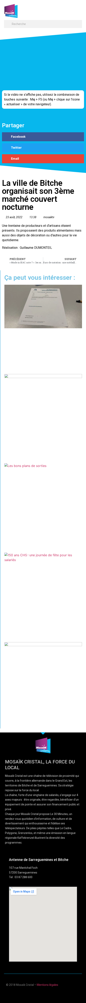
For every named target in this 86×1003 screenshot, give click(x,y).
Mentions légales (47, 984)
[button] (78, 9)
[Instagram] (54, 993)
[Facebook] (31, 993)
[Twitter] (46, 993)
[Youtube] (39, 993)
